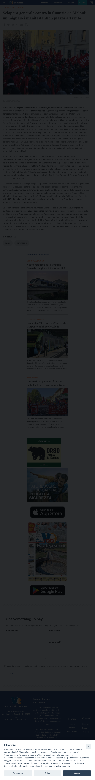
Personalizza (18, 773)
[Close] (88, 746)
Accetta (77, 773)
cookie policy (55, 766)
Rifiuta (47, 773)
